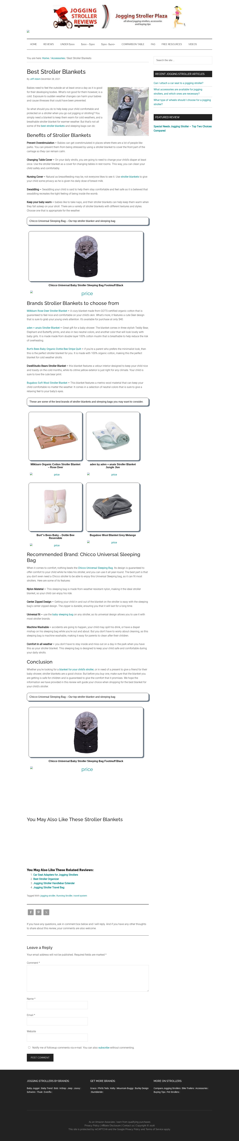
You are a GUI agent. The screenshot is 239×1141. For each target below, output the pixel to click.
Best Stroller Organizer (46, 879)
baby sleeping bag (62, 614)
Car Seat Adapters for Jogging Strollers (55, 874)
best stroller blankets (52, 125)
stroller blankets (130, 176)
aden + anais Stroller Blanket (43, 327)
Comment (33, 962)
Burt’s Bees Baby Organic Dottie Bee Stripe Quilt (54, 348)
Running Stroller (64, 895)
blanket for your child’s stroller (76, 669)
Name (31, 998)
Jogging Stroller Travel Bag (48, 887)
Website (31, 1031)
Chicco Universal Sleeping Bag (95, 567)
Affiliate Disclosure (111, 1125)
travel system (80, 895)
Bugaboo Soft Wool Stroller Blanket (47, 382)
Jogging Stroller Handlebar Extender (54, 883)
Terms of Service (154, 1129)
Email (31, 1015)
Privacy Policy (92, 1125)
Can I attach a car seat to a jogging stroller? (178, 83)
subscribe (103, 1047)
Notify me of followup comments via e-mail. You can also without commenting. (83, 1047)
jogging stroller (47, 895)
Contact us (128, 1125)
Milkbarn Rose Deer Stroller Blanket (47, 310)
